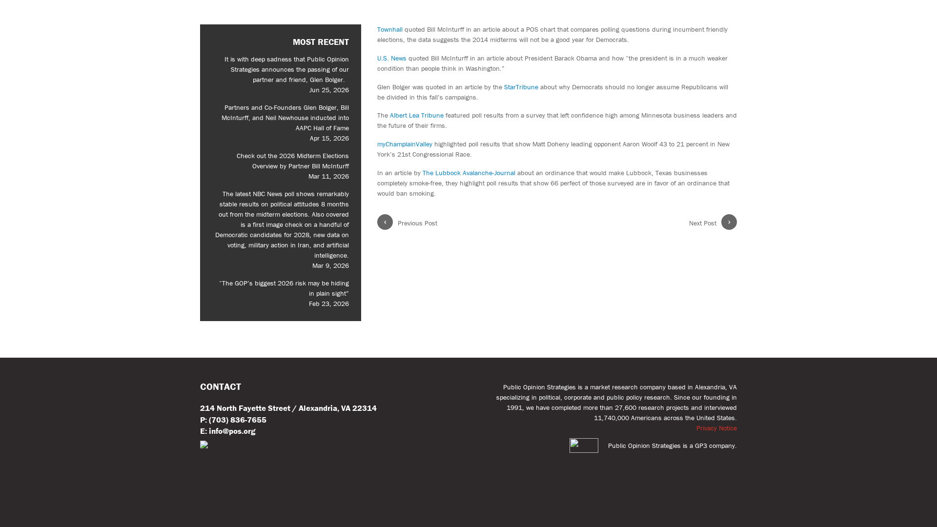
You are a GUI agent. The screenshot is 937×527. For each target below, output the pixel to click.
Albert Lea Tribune (417, 115)
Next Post (710, 222)
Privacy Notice (716, 428)
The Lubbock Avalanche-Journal (469, 172)
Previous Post (411, 222)
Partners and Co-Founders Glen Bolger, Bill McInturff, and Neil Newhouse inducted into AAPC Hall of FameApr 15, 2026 (285, 122)
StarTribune (521, 86)
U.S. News (392, 58)
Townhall (390, 29)
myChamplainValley (404, 144)
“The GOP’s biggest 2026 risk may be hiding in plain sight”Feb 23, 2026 (284, 293)
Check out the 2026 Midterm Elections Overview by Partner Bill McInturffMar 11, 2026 (293, 166)
